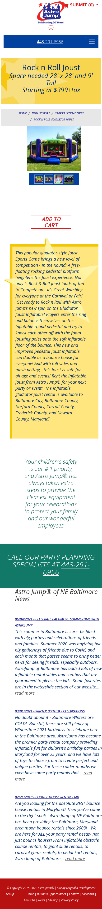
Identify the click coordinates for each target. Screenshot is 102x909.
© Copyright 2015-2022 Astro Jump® (30, 888)
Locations (88, 894)
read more (25, 693)
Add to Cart (51, 222)
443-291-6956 (50, 41)
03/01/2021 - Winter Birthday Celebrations (50, 711)
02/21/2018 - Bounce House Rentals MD (47, 797)
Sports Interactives (69, 113)
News (41, 900)
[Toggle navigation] (91, 41)
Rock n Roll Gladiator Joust (53, 119)
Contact (74, 894)
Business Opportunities (51, 894)
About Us (29, 900)
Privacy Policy (70, 900)
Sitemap (53, 900)
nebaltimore (41, 113)
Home (22, 113)
